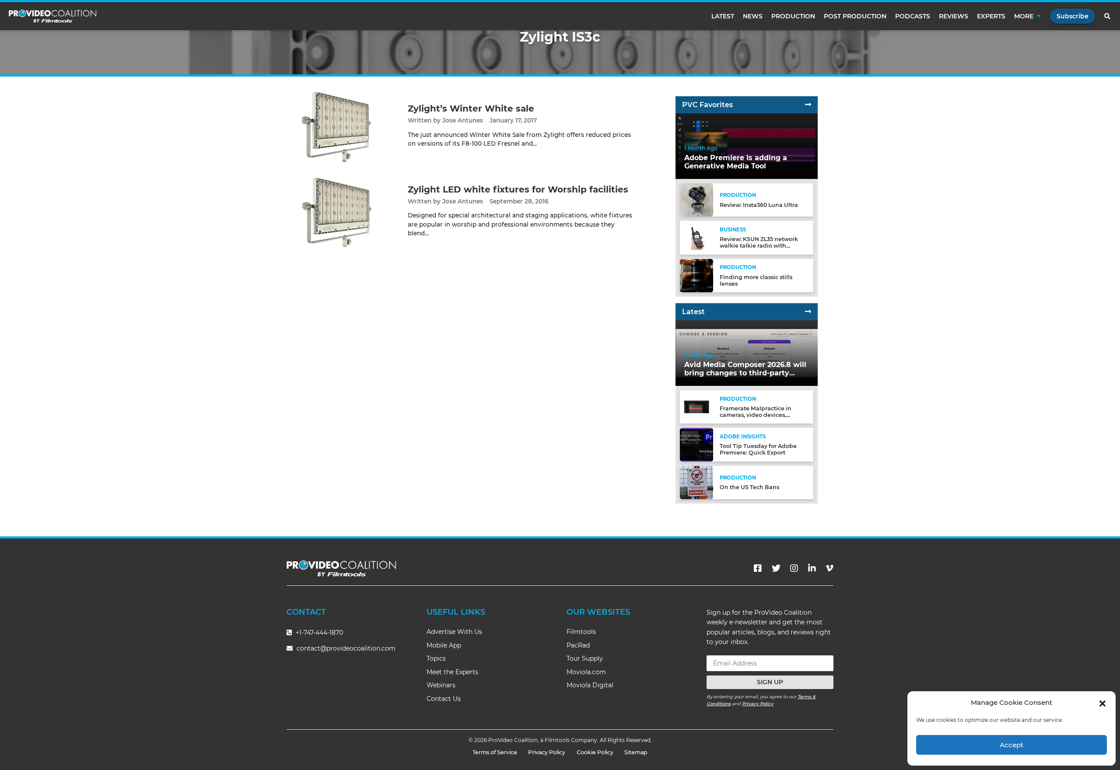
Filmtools (581, 632)
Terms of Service (494, 752)
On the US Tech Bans (749, 487)
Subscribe (1072, 16)
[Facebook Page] (758, 568)
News (753, 16)
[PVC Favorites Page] (808, 105)
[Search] (1108, 16)
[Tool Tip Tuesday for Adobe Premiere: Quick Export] (696, 444)
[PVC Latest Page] (808, 312)
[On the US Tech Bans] (696, 482)
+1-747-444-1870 (318, 633)
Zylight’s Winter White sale (471, 108)
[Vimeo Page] (829, 568)
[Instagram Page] (794, 568)
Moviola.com (586, 672)
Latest (722, 16)
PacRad (578, 645)
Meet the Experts (452, 672)
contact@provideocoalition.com (346, 648)
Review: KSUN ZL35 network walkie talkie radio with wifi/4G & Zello (759, 246)
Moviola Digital (590, 685)
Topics (436, 658)
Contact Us (444, 699)
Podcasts (912, 16)
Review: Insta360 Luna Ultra (759, 205)
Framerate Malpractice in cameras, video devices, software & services (755, 415)
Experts (991, 16)
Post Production (855, 16)
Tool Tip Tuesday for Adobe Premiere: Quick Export (758, 449)
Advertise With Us (454, 632)
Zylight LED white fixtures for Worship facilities (518, 189)
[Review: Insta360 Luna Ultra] (696, 200)
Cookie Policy (595, 752)
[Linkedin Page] (812, 568)
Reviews (953, 16)
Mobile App (444, 645)
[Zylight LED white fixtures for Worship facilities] (341, 210)
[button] (1102, 702)
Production (793, 16)
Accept (1011, 745)
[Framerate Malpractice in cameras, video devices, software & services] (696, 407)
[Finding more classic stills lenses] (696, 275)
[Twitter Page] (776, 568)
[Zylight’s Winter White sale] (341, 125)
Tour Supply (585, 658)
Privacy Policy (758, 704)
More (1023, 16)
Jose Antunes (462, 120)
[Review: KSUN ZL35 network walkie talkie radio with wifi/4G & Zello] (696, 237)
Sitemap (636, 752)
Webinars (441, 685)
